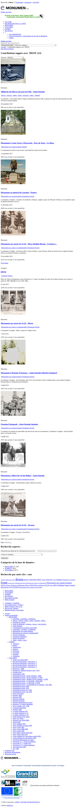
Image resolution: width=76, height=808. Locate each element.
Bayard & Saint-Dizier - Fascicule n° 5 (25, 667)
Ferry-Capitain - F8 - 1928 (21, 706)
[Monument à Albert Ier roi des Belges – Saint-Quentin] (13, 466)
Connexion (27, 2)
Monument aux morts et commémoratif (36, 583)
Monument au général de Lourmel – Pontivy (19, 192)
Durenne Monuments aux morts (22, 702)
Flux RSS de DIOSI (7, 49)
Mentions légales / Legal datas (14, 610)
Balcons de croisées (10, 580)
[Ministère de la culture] (17, 785)
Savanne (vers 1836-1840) (21, 720)
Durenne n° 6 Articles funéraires (23, 704)
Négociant (16, 651)
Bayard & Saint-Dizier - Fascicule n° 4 (25, 665)
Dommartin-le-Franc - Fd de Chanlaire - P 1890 (27, 677)
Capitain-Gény (17, 672)
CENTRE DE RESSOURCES (30, 802)
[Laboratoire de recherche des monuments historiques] (25, 785)
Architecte (3, 580)
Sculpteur (4, 276)
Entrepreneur (17, 647)
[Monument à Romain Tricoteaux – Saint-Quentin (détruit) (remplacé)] (13, 364)
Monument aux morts (20, 583)
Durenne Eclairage (18, 699)
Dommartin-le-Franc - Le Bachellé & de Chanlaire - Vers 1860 (32, 685)
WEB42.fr (10, 805)
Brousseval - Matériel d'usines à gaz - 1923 (26, 670)
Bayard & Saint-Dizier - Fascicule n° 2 (25, 661)
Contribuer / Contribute (12, 603)
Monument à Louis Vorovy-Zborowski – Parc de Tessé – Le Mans (27, 143)
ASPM (17, 802)
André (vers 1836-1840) (20, 660)
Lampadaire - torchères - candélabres (24, 629)
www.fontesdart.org (15, 34)
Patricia (10, 276)
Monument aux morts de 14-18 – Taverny (18, 525)
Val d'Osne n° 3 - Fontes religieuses (24, 745)
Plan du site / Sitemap (11, 608)
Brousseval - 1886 (18, 668)
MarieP (37, 95)
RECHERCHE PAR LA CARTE (15, 23)
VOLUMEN (9, 27)
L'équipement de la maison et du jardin (25, 628)
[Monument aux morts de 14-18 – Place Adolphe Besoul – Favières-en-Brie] (13, 235)
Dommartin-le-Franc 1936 (21, 688)
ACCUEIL (8, 22)
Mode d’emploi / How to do (13, 606)
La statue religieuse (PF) (20, 711)
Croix (43, 580)
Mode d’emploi (9, 599)
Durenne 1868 (17, 695)
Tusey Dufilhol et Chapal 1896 (22, 725)
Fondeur (15, 649)
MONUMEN (9, 25)
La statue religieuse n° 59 (20, 715)
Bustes (26, 580)
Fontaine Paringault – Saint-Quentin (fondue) (19, 424)
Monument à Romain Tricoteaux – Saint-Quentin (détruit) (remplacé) (29, 373)
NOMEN (8, 29)
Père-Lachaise (39, 585)
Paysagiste (16, 652)
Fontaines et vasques (68, 580)
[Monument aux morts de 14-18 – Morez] (13, 314)
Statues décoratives (19, 638)
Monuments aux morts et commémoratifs (14, 248)
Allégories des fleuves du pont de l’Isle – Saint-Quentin (23, 92)
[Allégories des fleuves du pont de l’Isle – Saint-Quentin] (13, 83)
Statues (67, 585)
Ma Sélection (9, 596)
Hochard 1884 (17, 709)
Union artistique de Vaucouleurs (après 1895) (27, 736)
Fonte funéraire (17, 626)
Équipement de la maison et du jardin (30, 587)
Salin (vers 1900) (18, 718)
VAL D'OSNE (14, 587)
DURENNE (49, 580)
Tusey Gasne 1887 (18, 727)
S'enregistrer (19, 2)
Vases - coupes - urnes (20, 640)
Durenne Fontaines (19, 701)
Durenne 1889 (17, 697)
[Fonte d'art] (3, 785)
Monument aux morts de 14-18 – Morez (17, 323)
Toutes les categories (11, 615)
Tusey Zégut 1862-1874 (20, 734)
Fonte (4, 582)
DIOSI (3, 272)
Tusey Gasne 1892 (18, 731)
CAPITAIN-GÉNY (34, 580)
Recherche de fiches (7, 45)
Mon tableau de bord (11, 598)
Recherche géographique (12, 752)
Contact (11, 38)
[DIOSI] (4, 263)
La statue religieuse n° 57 (20, 713)
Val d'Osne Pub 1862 (19, 747)
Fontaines (59, 580)
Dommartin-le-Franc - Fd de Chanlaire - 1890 (27, 676)
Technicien (16, 656)
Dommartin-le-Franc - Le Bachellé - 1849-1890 (27, 681)
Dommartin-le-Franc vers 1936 (22, 692)
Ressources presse (10, 754)
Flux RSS (36, 2)
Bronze (19, 579)
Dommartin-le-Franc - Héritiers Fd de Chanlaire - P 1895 (30, 679)
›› (10, 542)
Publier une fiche (6, 12)
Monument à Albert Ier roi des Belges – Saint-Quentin (22, 476)
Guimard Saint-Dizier (19, 708)
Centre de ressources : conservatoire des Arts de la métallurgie (28, 36)
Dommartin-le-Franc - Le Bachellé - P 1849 (26, 683)
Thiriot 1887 (16, 722)
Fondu (54, 580)
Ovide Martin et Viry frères (21, 717)
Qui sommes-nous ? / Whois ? (14, 605)
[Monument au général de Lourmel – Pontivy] (13, 183)
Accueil (3, 47)
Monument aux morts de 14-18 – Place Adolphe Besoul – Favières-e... (29, 244)
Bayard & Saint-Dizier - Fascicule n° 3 (25, 663)
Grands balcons (11, 583)
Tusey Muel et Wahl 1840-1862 (22, 733)
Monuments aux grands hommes (11, 147)
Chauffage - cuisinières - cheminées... (24, 619)
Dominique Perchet (28, 196)
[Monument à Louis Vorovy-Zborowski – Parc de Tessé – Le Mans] (13, 134)
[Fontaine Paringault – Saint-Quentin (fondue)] (13, 415)
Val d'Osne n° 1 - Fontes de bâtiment (24, 741)
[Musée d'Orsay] (10, 785)
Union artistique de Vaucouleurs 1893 (24, 738)
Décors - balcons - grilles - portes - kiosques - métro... (18, 95)
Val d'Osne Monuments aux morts (23, 740)
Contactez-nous (9, 750)
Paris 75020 (29, 585)
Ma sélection (9, 31)
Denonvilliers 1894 (19, 674)
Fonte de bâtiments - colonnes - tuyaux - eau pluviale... (30, 624)
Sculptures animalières (20, 636)
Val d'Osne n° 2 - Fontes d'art (22, 743)
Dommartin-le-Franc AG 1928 (22, 690)
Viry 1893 (16, 749)
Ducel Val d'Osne (18, 693)
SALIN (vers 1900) (50, 585)
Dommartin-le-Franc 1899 (21, 686)
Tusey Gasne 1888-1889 (20, 729)
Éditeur (15, 645)
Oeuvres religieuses (18, 585)
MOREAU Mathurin (6, 585)
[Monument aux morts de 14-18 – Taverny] (13, 516)
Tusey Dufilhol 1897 (19, 724)
